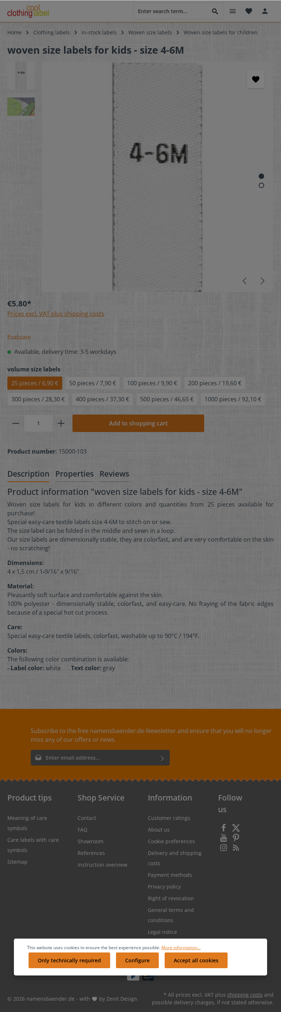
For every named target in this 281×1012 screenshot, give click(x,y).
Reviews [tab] (114, 473)
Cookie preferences (171, 841)
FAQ (82, 829)
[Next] (262, 281)
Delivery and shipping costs (175, 858)
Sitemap (17, 861)
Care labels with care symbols (33, 844)
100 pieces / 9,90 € (152, 383)
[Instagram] (224, 849)
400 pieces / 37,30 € (102, 399)
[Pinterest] (236, 839)
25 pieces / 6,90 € (34, 383)
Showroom (91, 841)
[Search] (215, 11)
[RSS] (236, 849)
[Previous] (245, 281)
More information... (181, 947)
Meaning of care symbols (27, 823)
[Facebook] (224, 829)
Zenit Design (121, 998)
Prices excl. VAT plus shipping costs (55, 314)
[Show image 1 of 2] (261, 176)
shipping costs (245, 994)
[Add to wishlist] (256, 79)
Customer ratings (169, 817)
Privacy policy (164, 886)
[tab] (28, 474)
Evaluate (19, 337)
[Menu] (232, 11)
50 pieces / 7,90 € (92, 383)
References (91, 852)
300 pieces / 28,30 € (38, 399)
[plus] (61, 423)
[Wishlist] (248, 11)
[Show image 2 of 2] (261, 185)
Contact (87, 817)
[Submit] (163, 757)
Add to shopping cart (138, 423)
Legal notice (162, 931)
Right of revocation (171, 898)
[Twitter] (236, 829)
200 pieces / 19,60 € (214, 383)
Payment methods (170, 874)
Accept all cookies (196, 960)
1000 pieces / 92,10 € (233, 399)
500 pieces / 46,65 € (167, 399)
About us (159, 829)
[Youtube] (224, 839)
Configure (137, 960)
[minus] (15, 423)
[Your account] (265, 11)
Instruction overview (102, 864)
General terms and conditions (171, 915)
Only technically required (69, 960)
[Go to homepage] (28, 11)
